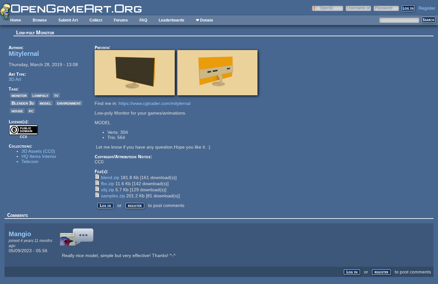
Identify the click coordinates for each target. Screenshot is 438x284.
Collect (95, 20)
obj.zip (107, 189)
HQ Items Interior (38, 156)
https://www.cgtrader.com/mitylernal (154, 103)
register (135, 205)
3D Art (15, 79)
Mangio (20, 233)
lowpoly (40, 95)
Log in (105, 205)
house (17, 110)
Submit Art (68, 20)
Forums (121, 20)
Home (15, 20)
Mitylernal (24, 53)
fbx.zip (107, 183)
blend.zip (110, 177)
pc (31, 110)
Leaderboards (171, 20)
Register (426, 8)
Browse (40, 20)
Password (383, 8)
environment (69, 103)
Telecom (29, 161)
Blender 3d (23, 103)
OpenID (326, 8)
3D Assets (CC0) (38, 151)
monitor (19, 95)
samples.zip (113, 195)
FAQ (143, 20)
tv (56, 95)
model (45, 103)
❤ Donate (204, 20)
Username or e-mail (358, 8)
